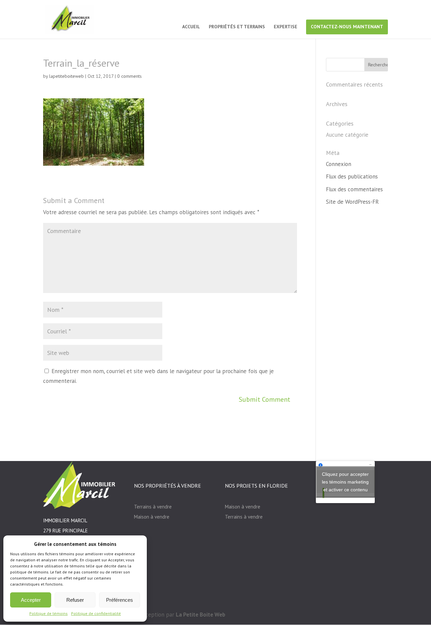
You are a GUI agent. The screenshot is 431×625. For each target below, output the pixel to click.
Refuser (75, 600)
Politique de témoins (48, 613)
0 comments (129, 76)
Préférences (119, 600)
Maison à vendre (151, 517)
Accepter (31, 600)
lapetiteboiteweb (66, 76)
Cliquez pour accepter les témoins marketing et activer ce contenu (345, 481)
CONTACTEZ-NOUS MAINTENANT (347, 27)
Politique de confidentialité (96, 613)
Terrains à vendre (153, 506)
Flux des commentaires (354, 189)
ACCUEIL (191, 27)
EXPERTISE (285, 27)
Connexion (338, 164)
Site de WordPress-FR (352, 201)
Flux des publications (352, 176)
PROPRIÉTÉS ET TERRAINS (237, 27)
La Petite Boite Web (200, 614)
